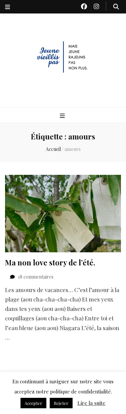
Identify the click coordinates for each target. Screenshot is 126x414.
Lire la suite (91, 403)
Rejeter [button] (61, 403)
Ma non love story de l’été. (50, 262)
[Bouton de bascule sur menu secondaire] (7, 6)
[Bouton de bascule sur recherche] (116, 6)
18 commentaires (35, 277)
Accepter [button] (33, 403)
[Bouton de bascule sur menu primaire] (63, 115)
